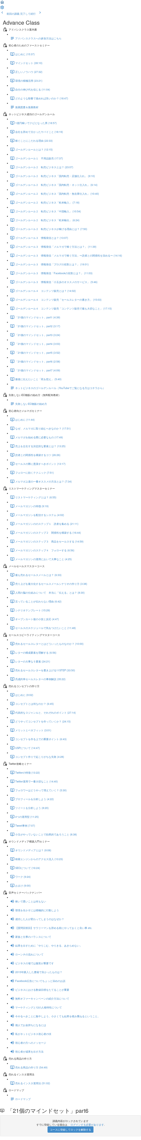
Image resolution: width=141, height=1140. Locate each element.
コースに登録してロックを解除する (70, 1129)
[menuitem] (2, 8)
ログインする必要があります (87, 1124)
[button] (2, 3)
